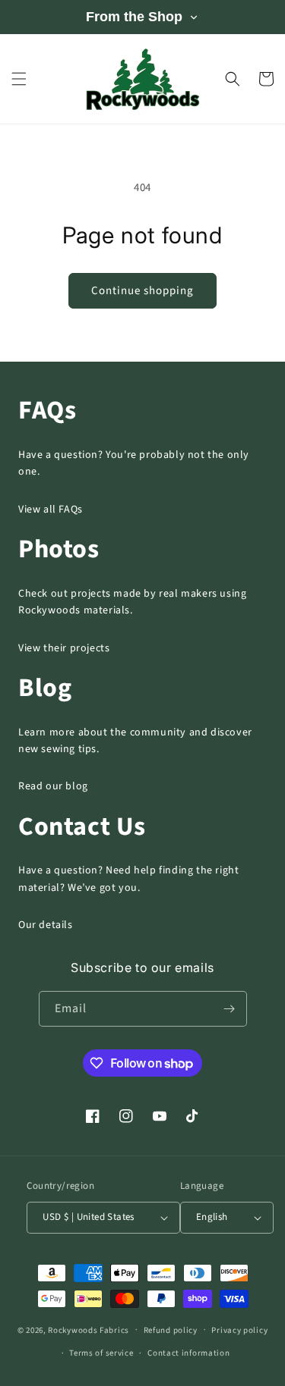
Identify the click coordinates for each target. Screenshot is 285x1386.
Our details (45, 925)
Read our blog (53, 786)
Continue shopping (142, 291)
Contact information (188, 1353)
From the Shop (134, 16)
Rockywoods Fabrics (88, 1329)
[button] (19, 79)
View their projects (63, 648)
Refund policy (171, 1330)
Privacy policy (239, 1330)
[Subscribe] (229, 1009)
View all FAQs (50, 509)
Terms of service (101, 1353)
